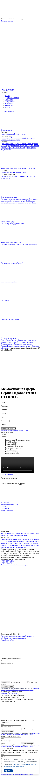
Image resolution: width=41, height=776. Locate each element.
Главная (4, 346)
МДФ (8, 178)
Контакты (9, 105)
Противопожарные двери (10, 140)
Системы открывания (16, 541)
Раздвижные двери (32, 541)
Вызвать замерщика (8, 430)
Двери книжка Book (24, 199)
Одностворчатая (7, 224)
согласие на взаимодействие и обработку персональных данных (20, 689)
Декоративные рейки (16, 545)
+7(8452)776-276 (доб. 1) (10, 694)
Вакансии (9, 104)
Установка (9, 100)
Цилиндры (12, 342)
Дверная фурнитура (18, 547)
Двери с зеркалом (7, 144)
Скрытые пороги (7, 344)
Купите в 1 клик (22, 430)
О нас (7, 96)
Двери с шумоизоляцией (15, 148)
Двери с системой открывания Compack (18, 202)
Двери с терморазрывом (19, 146)
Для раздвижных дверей (25, 342)
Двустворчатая (18, 224)
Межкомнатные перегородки (12, 543)
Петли (8, 340)
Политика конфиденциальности (13, 636)
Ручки (3, 340)
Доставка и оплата (12, 98)
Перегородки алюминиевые (26, 244)
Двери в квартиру (17, 138)
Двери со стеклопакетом (23, 144)
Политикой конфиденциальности (14, 766)
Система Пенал (30, 203)
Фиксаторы (22, 340)
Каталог (10, 346)
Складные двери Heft (21, 201)
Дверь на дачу (29, 138)
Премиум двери (20, 134)
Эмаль (3, 176)
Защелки (14, 340)
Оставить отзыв (7, 474)
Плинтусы (28, 545)
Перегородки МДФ (8, 244)
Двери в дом (5, 138)
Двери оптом (10, 102)
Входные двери (6, 539)
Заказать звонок (7, 21)
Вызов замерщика (7, 111)
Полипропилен (23, 176)
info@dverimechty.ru (20, 565)
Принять (8, 771)
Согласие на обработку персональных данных (17, 637)
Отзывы (8, 107)
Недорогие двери (7, 134)
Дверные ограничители (23, 344)
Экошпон (13, 176)
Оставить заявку (7, 686)
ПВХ (8, 176)
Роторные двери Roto (9, 199)
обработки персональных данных (24, 764)
